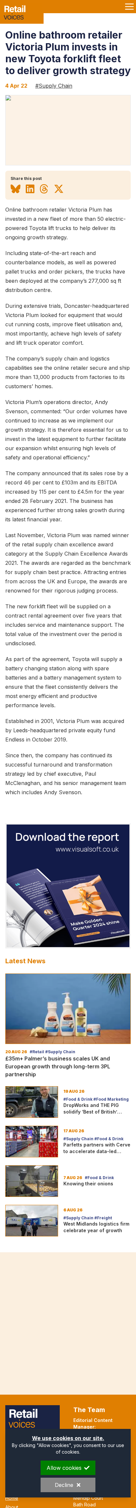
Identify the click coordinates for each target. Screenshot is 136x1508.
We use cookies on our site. (68, 1438)
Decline (64, 1485)
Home (11, 1498)
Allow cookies (64, 1467)
